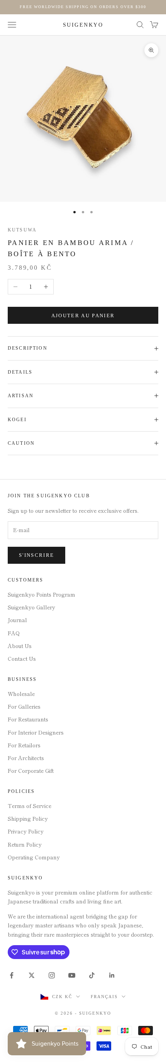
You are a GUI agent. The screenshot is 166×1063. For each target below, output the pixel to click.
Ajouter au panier (83, 315)
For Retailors (24, 745)
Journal (17, 620)
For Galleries (24, 706)
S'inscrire (36, 555)
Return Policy (25, 844)
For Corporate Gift (31, 770)
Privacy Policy (26, 831)
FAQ (14, 633)
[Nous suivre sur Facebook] (11, 975)
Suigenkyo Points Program (41, 594)
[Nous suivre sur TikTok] (92, 975)
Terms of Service (29, 806)
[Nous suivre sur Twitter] (32, 975)
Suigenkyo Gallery (31, 607)
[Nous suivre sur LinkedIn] (112, 975)
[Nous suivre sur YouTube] (72, 975)
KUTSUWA (22, 230)
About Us (20, 646)
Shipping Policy (28, 818)
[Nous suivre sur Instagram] (52, 975)
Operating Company (34, 857)
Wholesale (21, 693)
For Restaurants (28, 719)
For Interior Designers (36, 732)
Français (104, 996)
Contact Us (22, 658)
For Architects (26, 758)
